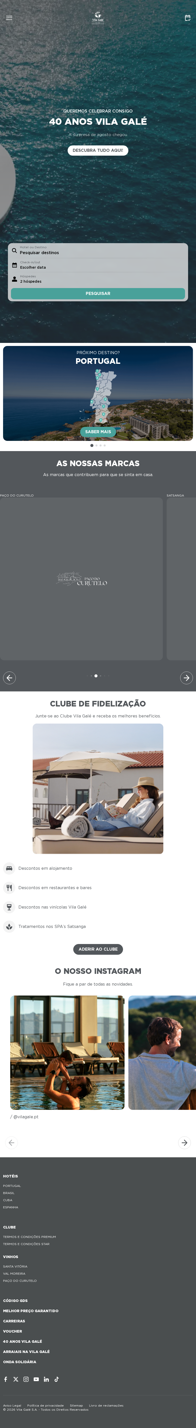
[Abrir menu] (9, 18)
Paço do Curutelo (20, 1281)
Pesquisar (98, 293)
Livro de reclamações (106, 1405)
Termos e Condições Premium (29, 1237)
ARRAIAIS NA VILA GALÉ (26, 1352)
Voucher (12, 1331)
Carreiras (14, 1321)
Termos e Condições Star (26, 1244)
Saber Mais (98, 431)
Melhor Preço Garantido (30, 1311)
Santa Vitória (15, 1266)
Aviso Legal (12, 1405)
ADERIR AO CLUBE (98, 949)
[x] (15, 1379)
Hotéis (10, 1176)
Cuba (7, 1200)
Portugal (12, 1186)
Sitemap (76, 1405)
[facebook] (5, 1379)
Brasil (9, 1193)
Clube (9, 1227)
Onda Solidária (19, 1362)
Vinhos (10, 1257)
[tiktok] (56, 1379)
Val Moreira (14, 1273)
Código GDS (15, 1301)
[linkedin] (46, 1379)
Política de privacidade (45, 1405)
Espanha (10, 1207)
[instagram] (26, 1379)
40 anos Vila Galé (22, 1341)
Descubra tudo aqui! (98, 150)
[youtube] (36, 1379)
